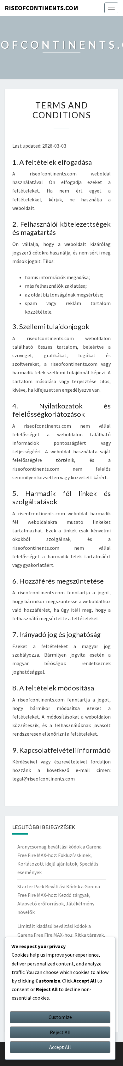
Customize (60, 1017)
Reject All (60, 1032)
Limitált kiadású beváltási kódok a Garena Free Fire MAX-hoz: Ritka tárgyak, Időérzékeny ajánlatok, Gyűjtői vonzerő (61, 934)
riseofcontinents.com (41, 8)
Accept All (60, 1047)
